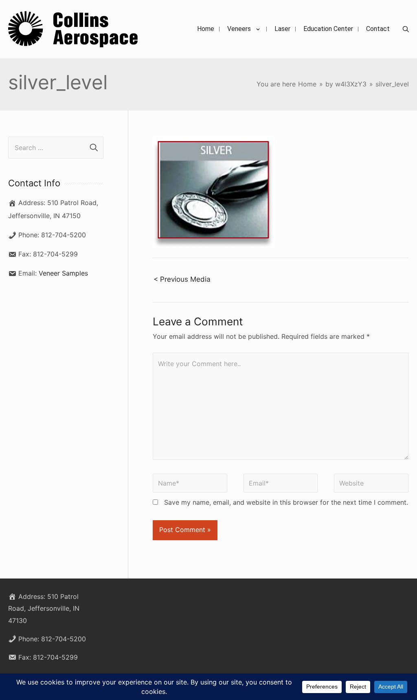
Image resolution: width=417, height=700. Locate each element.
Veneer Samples (63, 273)
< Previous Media (182, 279)
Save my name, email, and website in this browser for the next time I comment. (286, 502)
